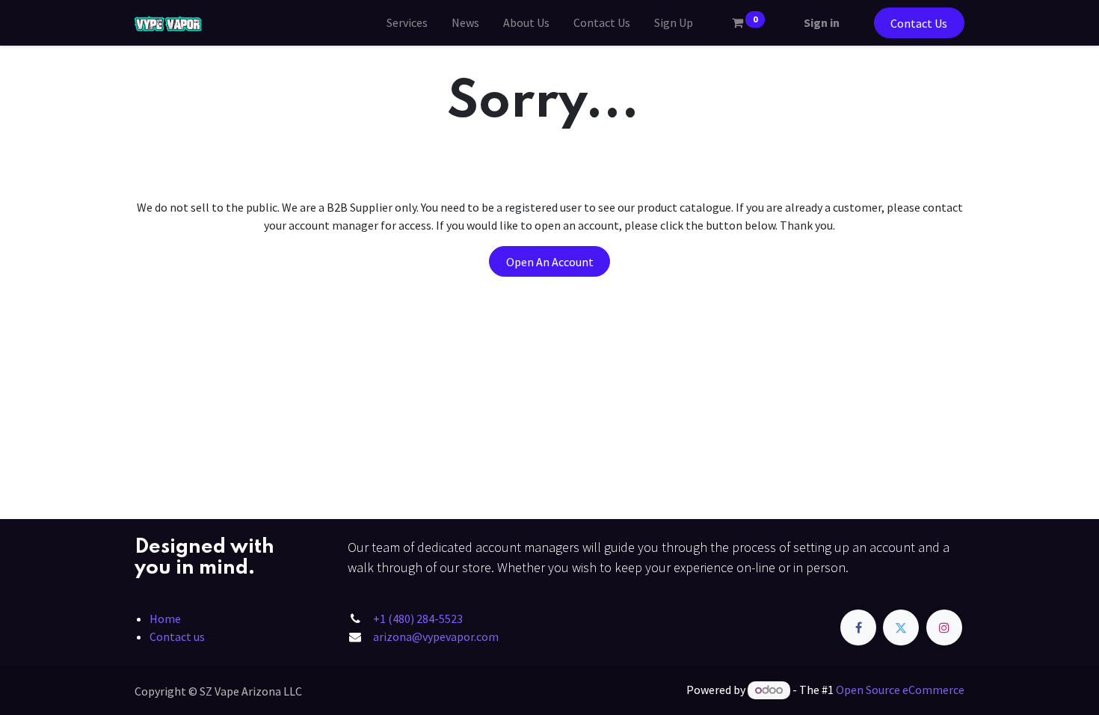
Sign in (822, 22)
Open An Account (550, 261)
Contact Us (918, 23)
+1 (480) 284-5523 (418, 618)
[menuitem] (407, 22)
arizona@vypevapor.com (436, 636)
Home (165, 618)
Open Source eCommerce (900, 689)
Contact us (177, 636)
